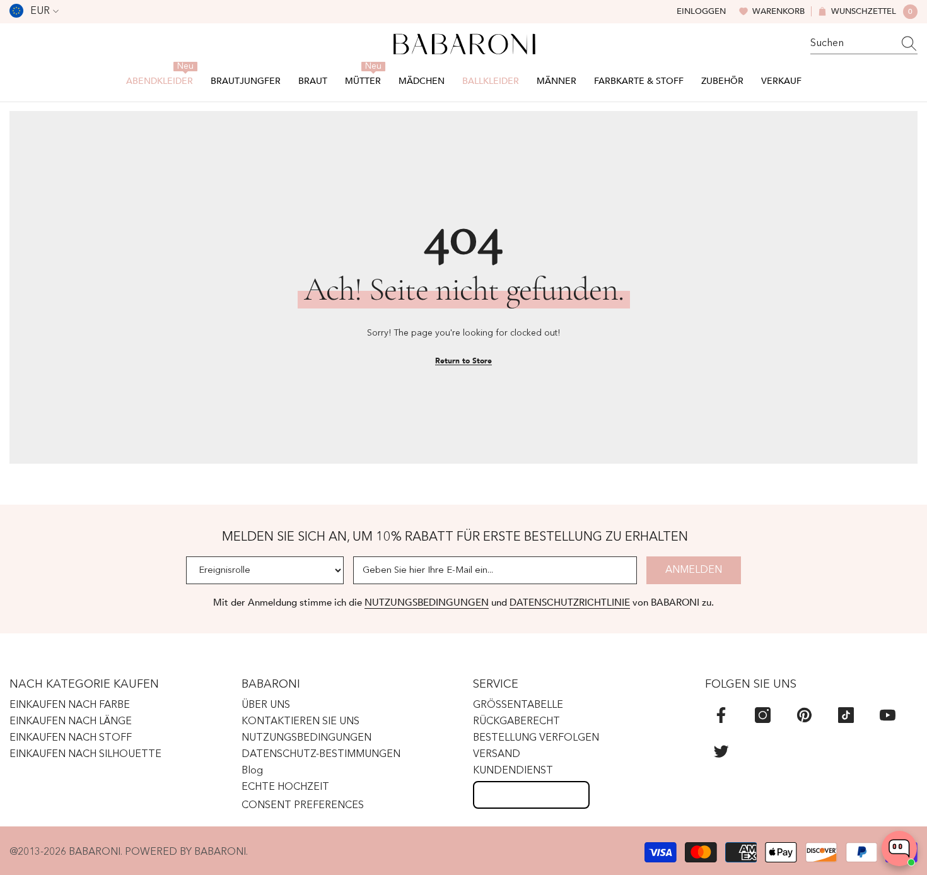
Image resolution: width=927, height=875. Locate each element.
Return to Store (463, 361)
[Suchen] (864, 43)
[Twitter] (721, 751)
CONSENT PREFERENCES (303, 806)
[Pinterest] (804, 715)
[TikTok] (846, 715)
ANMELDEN (693, 570)
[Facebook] (721, 715)
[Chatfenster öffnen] (899, 848)
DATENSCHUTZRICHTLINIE (570, 602)
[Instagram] (763, 715)
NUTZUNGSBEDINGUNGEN (426, 602)
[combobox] (852, 43)
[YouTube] (888, 715)
